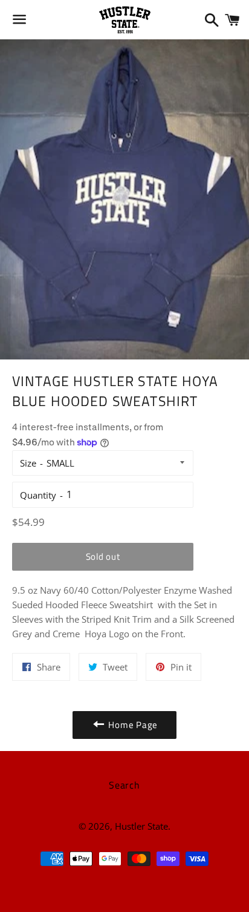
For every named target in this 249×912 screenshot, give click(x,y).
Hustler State (141, 826)
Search (124, 785)
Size (28, 463)
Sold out (103, 556)
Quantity (38, 495)
